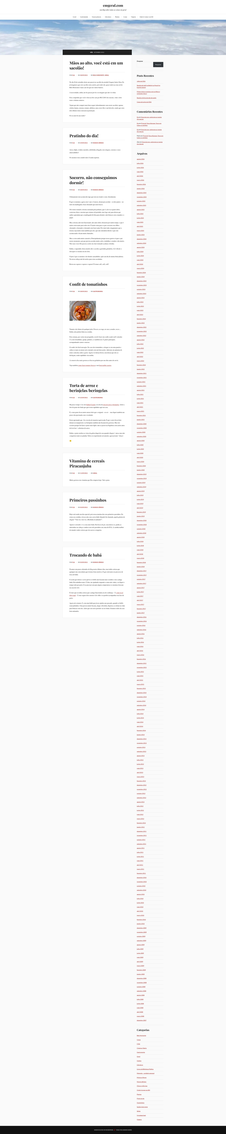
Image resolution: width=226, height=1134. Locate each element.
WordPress (109, 1130)
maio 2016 (140, 646)
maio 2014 (140, 722)
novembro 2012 (142, 789)
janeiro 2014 (141, 734)
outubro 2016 (141, 625)
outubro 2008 (141, 987)
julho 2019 (140, 495)
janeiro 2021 (141, 419)
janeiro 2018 (141, 566)
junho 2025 (140, 218)
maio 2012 (140, 814)
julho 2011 (140, 852)
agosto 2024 (140, 247)
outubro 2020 (141, 432)
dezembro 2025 (141, 193)
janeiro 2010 (141, 924)
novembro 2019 (142, 478)
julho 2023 (140, 302)
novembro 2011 (142, 835)
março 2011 (140, 869)
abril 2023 (140, 314)
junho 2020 (140, 449)
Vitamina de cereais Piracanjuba (87, 463)
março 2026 (140, 180)
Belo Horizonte (98, 75)
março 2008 (140, 1016)
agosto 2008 (140, 995)
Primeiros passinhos (87, 500)
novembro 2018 (142, 524)
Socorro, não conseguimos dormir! (93, 180)
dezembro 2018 (141, 520)
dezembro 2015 (141, 663)
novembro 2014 (142, 697)
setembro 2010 (141, 890)
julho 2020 (140, 445)
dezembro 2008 (141, 978)
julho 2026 (140, 163)
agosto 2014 (140, 709)
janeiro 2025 (141, 235)
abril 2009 (140, 961)
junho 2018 (140, 545)
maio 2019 (140, 503)
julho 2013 (140, 760)
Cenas (125, 17)
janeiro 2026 (141, 188)
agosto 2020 (140, 440)
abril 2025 (140, 226)
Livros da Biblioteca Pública (145, 1069)
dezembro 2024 (141, 239)
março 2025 (140, 230)
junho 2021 (140, 398)
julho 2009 (140, 949)
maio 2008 (140, 1008)
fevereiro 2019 (141, 512)
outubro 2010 (141, 886)
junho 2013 (140, 764)
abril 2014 (140, 726)
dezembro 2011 (141, 831)
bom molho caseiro (105, 365)
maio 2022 (140, 352)
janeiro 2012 (141, 827)
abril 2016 (140, 650)
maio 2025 (140, 222)
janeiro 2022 (141, 369)
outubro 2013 (141, 747)
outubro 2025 (141, 201)
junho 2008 (140, 1003)
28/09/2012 (84, 190)
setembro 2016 (141, 629)
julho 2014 (140, 713)
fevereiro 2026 (141, 184)
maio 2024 (140, 260)
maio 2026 (140, 172)
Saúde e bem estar (142, 1107)
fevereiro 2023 (141, 319)
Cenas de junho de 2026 (144, 102)
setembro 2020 (141, 436)
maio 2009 (140, 957)
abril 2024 (140, 264)
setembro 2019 (141, 487)
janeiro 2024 (141, 277)
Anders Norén (127, 1130)
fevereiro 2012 (141, 823)
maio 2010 (140, 907)
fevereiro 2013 (141, 781)
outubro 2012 (141, 793)
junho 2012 (140, 810)
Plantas (117, 17)
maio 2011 (140, 861)
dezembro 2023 (141, 281)
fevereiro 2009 (141, 970)
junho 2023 (140, 306)
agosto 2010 (140, 894)
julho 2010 (140, 898)
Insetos (139, 1061)
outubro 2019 (141, 482)
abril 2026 (140, 176)
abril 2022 (140, 356)
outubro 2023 (141, 289)
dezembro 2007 (141, 1020)
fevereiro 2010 (141, 919)
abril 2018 (140, 554)
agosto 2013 (140, 756)
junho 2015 (140, 671)
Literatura (108, 17)
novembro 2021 (142, 377)
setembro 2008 (141, 991)
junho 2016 (140, 642)
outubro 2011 (141, 840)
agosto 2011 (140, 848)
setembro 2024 (141, 243)
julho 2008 (140, 999)
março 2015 (140, 684)
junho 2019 (140, 499)
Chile (138, 1044)
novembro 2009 (142, 932)
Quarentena (140, 1103)
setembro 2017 (141, 583)
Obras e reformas (142, 1086)
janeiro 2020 (141, 470)
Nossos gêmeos (96, 17)
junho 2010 (140, 903)
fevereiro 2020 (141, 466)
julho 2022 (140, 344)
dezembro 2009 (141, 928)
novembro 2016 (142, 621)
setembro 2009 (141, 940)
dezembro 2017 (141, 571)
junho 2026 (140, 167)
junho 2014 (140, 718)
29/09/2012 (84, 143)
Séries (138, 1111)
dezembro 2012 (141, 785)
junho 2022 (140, 348)
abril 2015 (140, 680)
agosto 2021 (140, 390)
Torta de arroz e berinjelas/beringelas (88, 388)
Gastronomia (84, 17)
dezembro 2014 (141, 692)
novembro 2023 (142, 285)
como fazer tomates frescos (86, 365)
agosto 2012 (140, 802)
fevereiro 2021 (141, 415)
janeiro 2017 (141, 613)
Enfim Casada (90, 405)
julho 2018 (140, 541)
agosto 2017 (140, 587)
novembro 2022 (142, 331)
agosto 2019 (140, 491)
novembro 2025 (142, 197)
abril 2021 (140, 407)
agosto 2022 (140, 340)
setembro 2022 (141, 335)
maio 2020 (140, 453)
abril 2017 (140, 600)
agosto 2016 (140, 634)
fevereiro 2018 (141, 562)
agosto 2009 (140, 945)
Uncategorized (141, 1115)
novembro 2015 (142, 667)
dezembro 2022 (141, 327)
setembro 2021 (141, 386)
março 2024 (140, 268)
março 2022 (140, 361)
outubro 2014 (141, 701)
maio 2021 (140, 403)
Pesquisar (140, 61)
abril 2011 (140, 865)
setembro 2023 (141, 293)
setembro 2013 (141, 751)
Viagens (133, 17)
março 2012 (140, 819)
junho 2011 (140, 856)
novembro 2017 (142, 575)
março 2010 (140, 915)
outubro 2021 (141, 382)
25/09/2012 (84, 397)
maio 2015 (140, 676)
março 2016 (140, 655)
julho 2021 (140, 394)
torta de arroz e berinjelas (111, 405)
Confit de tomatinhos (88, 284)
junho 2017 (140, 592)
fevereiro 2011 (141, 873)
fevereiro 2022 (141, 365)
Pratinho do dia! (83, 135)
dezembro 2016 (141, 617)
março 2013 (140, 777)
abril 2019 (140, 508)
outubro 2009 (141, 936)
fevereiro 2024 (141, 272)
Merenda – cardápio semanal (145, 1073)
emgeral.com (113, 5)
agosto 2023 (140, 298)
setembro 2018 (141, 533)
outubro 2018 (141, 529)
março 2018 (140, 558)
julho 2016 (140, 638)
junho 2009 (140, 953)
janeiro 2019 (141, 516)
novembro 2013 (142, 743)
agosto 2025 (140, 209)
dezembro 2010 (141, 877)
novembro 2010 (142, 882)
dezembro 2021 (141, 373)
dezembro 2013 (141, 739)
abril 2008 (140, 1012)
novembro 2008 (142, 982)
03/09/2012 (84, 507)
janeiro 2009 (141, 974)
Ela (73, 75)
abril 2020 (140, 457)
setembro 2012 (141, 798)
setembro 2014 (141, 705)
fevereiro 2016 (141, 659)
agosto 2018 (140, 537)
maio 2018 (140, 550)
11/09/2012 (84, 473)
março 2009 (140, 966)
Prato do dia (140, 1098)
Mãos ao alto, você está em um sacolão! (96, 65)
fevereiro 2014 (141, 730)
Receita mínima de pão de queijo (146, 98)
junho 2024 (140, 256)
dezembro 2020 (141, 424)
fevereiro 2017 (141, 608)
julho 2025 (140, 214)
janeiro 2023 (141, 323)
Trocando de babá (85, 555)
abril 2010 (140, 911)
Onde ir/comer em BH (146, 17)
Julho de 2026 (141, 81)
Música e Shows (141, 1077)
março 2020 (140, 461)
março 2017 (140, 604)
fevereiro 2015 (141, 688)
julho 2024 (140, 251)
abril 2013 (140, 772)
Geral (74, 17)
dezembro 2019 (141, 474)
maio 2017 (140, 596)
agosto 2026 (140, 159)
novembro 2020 (142, 428)
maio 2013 (140, 768)
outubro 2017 (141, 579)
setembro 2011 (141, 844)
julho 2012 (140, 806)
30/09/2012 (84, 75)
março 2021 (140, 411)
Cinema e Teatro (142, 1048)
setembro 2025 (141, 205)
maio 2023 (140, 310)
